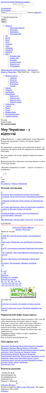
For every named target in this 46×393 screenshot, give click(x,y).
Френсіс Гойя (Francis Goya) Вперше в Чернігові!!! (20, 259)
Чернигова (31, 354)
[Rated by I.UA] (21, 385)
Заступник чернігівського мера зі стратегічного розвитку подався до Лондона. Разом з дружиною (22, 208)
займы (11, 358)
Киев (26, 346)
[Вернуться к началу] (4, 391)
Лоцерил (12, 348)
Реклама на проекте (22, 2)
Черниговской (6, 356)
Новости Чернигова (19, 184)
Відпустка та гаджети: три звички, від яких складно (20, 304)
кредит (29, 358)
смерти (16, 362)
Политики (5, 350)
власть (42, 356)
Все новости (5, 184)
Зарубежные (14, 346)
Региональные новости (30, 350)
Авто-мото (5, 346)
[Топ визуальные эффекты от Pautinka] (23, 227)
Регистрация (5, 10)
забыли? (37, 12)
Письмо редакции (8, 2)
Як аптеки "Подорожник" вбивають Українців (18, 263)
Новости (26, 348)
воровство (5, 358)
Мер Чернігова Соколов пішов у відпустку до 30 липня (22, 220)
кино (16, 358)
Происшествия (14, 350)
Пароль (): (35, 12)
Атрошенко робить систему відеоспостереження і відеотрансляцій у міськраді (20, 214)
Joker (3, 182)
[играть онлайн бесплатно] (23, 298)
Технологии (18, 352)
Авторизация (6, 8)
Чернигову (16, 356)
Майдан (19, 348)
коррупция (23, 358)
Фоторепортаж (6, 354)
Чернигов (23, 354)
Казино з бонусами (23, 229)
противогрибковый (28, 360)
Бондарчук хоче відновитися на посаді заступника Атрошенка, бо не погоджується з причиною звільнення (22, 195)
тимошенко (23, 362)
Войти (4, 19)
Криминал (5, 348)
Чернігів (16, 354)
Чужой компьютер (11, 17)
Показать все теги (8, 364)
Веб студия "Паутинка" (26, 387)
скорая (10, 362)
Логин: (3, 12)
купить (35, 358)
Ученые (33, 352)
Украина (26, 352)
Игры (21, 346)
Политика (34, 348)
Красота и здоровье (35, 346)
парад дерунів (15, 360)
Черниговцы (25, 356)
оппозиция (5, 360)
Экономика (35, 356)
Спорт (11, 352)
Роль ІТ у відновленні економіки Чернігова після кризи (22, 248)
